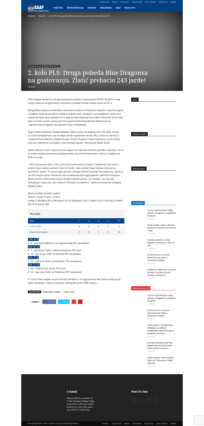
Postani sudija (137, 2)
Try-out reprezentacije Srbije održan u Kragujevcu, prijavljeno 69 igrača (161, 213)
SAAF (118, 7)
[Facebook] (30, 2)
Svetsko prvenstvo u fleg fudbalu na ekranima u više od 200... (160, 243)
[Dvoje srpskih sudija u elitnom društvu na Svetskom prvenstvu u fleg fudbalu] (138, 228)
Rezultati (129, 7)
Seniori (92, 7)
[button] (172, 7)
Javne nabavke (150, 2)
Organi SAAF (104, 2)
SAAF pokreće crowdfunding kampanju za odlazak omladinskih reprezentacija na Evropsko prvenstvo (160, 329)
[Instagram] (34, 2)
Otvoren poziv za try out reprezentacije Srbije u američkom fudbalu (158, 257)
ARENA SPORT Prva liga (51, 66)
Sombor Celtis (35, 226)
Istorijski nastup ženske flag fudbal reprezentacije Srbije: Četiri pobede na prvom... (159, 345)
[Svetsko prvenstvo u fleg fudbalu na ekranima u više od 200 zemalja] (138, 243)
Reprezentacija (75, 7)
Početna (58, 7)
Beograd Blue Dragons (38, 232)
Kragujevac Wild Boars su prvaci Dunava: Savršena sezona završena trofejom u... (161, 272)
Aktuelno (32, 66)
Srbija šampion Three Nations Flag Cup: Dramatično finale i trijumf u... (160, 360)
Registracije (163, 2)
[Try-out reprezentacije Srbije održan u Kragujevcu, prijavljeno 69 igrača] (138, 213)
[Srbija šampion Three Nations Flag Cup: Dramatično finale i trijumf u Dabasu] (138, 361)
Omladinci (106, 7)
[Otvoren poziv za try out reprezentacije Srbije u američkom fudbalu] (138, 258)
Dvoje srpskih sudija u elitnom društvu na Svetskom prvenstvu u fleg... (161, 228)
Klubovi (114, 2)
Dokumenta (124, 2)
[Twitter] (39, 2)
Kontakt (173, 2)
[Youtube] (44, 2)
